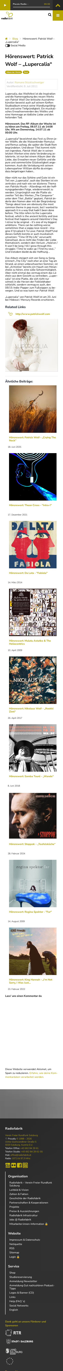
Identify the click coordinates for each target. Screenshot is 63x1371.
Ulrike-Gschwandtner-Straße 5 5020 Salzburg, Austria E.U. (20, 1143)
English (13, 1310)
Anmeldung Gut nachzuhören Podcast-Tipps (31, 1287)
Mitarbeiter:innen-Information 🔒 (28, 1224)
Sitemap (14, 1252)
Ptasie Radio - (20, 4)
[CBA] (7, 1165)
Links (12, 1297)
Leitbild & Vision (19, 1190)
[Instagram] (25, 1165)
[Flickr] (13, 1165)
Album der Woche (13, 72)
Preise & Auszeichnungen (24, 1211)
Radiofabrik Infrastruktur (23, 1215)
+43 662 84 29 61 (29, 1148)
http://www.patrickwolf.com (33, 314)
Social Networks (18, 1305)
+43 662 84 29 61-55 (32, 1151)
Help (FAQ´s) (17, 1301)
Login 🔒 (14, 1257)
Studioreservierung (20, 1277)
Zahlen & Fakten (18, 1194)
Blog (15, 39)
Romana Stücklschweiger (29, 82)
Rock (26, 72)
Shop (12, 1273)
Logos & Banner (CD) (21, 1293)
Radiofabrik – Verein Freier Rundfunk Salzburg (30, 1184)
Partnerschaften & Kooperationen (28, 1202)
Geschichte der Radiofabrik (25, 1198)
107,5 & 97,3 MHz (21, 1158)
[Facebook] (19, 1165)
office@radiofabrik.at (20, 1155)
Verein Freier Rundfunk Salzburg (21, 1135)
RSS (11, 1248)
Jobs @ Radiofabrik (20, 1219)
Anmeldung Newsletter (23, 1281)
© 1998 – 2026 (24, 1138)
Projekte (14, 1207)
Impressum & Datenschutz (24, 1240)
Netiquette (15, 1244)
